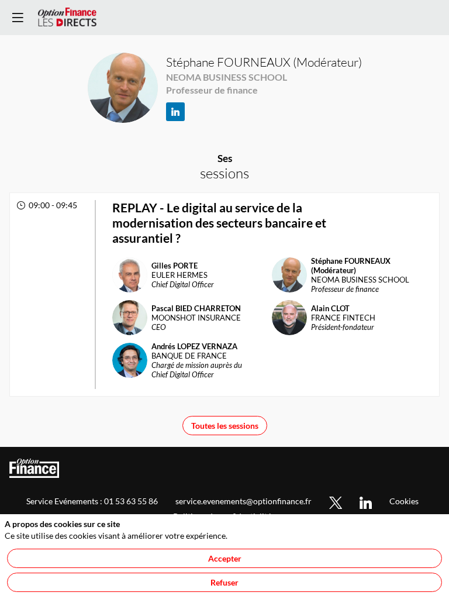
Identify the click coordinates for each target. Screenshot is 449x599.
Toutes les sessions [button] (224, 426)
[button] (17, 17)
